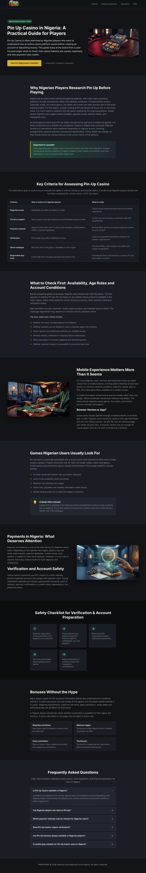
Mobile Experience (109, 4)
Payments (125, 4)
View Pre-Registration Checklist (24, 63)
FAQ (135, 4)
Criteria (94, 4)
